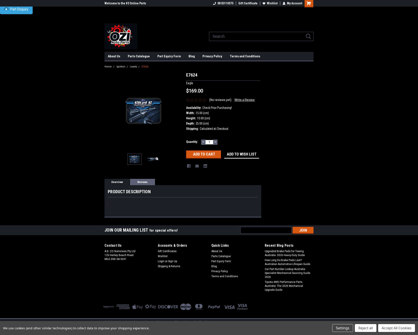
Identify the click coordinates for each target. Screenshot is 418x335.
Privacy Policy (212, 56)
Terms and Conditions (245, 56)
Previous (108, 111)
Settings (342, 328)
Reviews (142, 182)
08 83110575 (225, 3)
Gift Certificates (167, 251)
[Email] (197, 166)
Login (161, 261)
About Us (114, 56)
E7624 (145, 66)
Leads (133, 66)
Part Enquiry (19, 9)
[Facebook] (188, 166)
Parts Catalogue (139, 56)
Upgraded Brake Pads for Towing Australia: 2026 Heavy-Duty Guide (285, 253)
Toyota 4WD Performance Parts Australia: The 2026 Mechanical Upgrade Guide (284, 285)
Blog (192, 56)
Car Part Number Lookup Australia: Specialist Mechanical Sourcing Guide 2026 (287, 273)
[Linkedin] (205, 166)
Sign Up (172, 261)
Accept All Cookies (396, 328)
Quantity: (192, 142)
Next (178, 111)
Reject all (365, 328)
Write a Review (244, 100)
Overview (117, 182)
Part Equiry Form (169, 56)
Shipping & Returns (169, 266)
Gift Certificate (248, 3)
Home (108, 66)
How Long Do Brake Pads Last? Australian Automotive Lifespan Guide (287, 262)
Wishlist (272, 3)
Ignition (120, 66)
